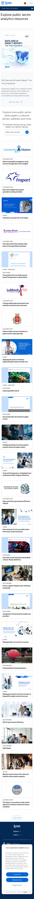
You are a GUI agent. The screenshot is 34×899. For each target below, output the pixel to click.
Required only (17, 880)
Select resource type (13, 132)
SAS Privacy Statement (11, 892)
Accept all (17, 874)
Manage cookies (17, 885)
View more (16, 818)
